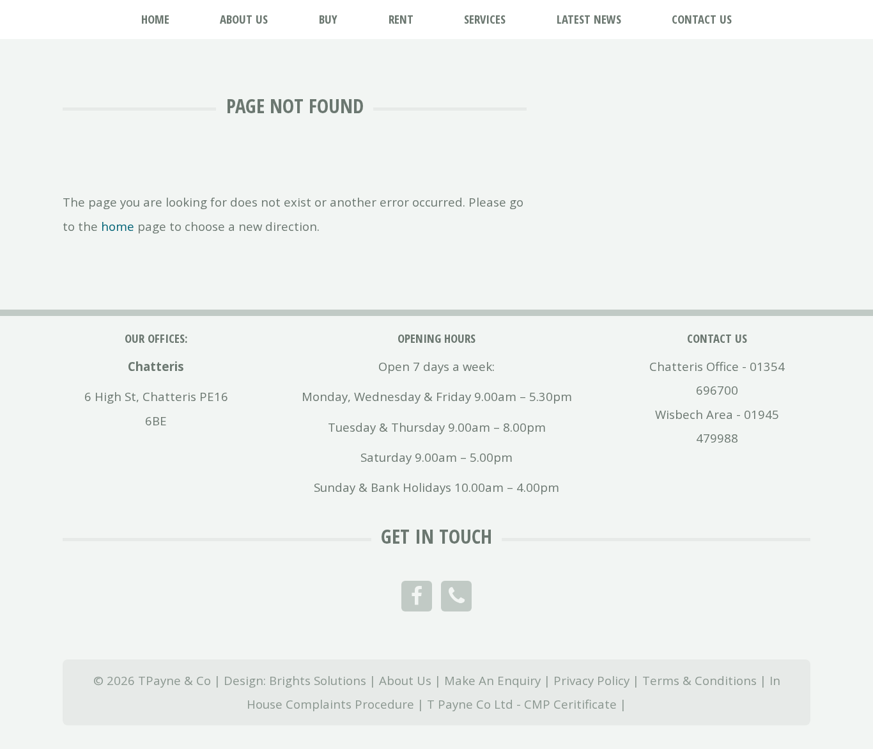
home (117, 226)
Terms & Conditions (699, 680)
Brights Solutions (317, 680)
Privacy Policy (591, 680)
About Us (405, 680)
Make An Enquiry (492, 680)
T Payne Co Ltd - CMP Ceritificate (522, 704)
